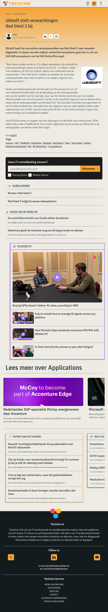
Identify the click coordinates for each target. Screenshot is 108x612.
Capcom (9, 143)
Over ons (54, 591)
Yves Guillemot (55, 146)
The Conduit (76, 143)
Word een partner (54, 584)
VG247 (13, 135)
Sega (67, 143)
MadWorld (25, 143)
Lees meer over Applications (44, 367)
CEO (17, 143)
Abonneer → (90, 168)
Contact (54, 594)
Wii (29, 146)
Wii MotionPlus (39, 146)
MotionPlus (36, 143)
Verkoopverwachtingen (16, 146)
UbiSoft (87, 143)
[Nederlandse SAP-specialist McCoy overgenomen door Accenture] (42, 392)
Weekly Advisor (41, 175)
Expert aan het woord (27, 436)
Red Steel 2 (58, 143)
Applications (19, 14)
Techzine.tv (24, 246)
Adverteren (54, 587)
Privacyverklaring (54, 601)
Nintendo (47, 143)
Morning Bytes (19, 175)
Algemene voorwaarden (54, 598)
